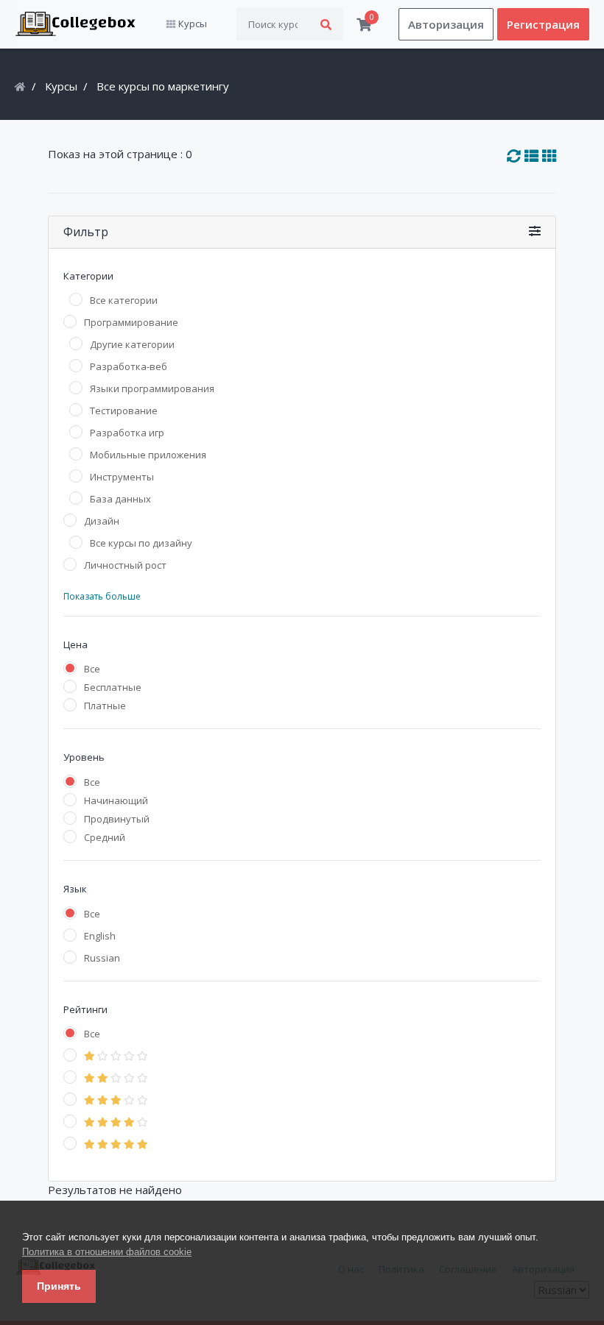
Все (92, 668)
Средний (104, 837)
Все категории (124, 300)
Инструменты (122, 476)
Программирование (131, 322)
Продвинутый (117, 818)
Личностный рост (125, 565)
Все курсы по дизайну (141, 543)
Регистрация (543, 24)
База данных (120, 498)
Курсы (61, 86)
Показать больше (102, 596)
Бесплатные (112, 687)
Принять (59, 1286)
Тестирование (124, 410)
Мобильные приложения (148, 454)
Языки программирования (152, 388)
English (100, 935)
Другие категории (132, 344)
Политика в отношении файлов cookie (107, 1251)
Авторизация (446, 24)
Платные (105, 705)
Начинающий (116, 800)
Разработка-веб (128, 366)
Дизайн (101, 520)
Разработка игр (127, 432)
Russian (102, 958)
